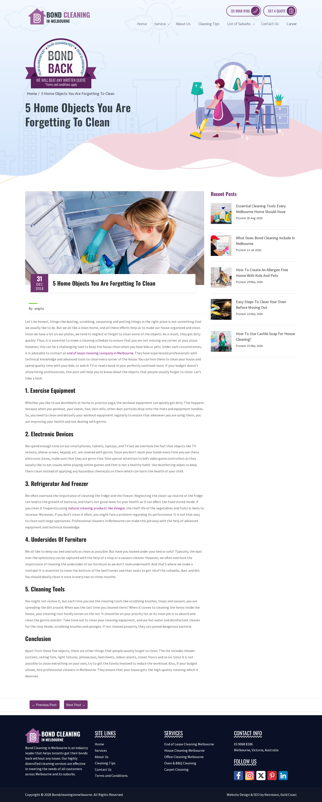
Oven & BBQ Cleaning (180, 763)
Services (101, 750)
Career (292, 23)
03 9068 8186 (240, 11)
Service (160, 23)
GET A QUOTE (277, 11)
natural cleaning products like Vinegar (96, 508)
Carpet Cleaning (176, 769)
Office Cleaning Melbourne (184, 757)
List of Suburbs (239, 23)
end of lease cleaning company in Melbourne (100, 353)
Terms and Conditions (111, 775)
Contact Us (270, 23)
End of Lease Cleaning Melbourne (189, 744)
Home (142, 23)
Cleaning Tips (208, 23)
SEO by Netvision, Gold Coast (275, 794)
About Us (183, 23)
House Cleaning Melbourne (184, 750)
